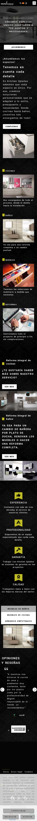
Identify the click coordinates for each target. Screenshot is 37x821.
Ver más (9, 387)
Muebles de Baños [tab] (18, 609)
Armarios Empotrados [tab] (18, 621)
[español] (23, 3)
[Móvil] (26, 3)
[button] (34, 3)
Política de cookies (12, 805)
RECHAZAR (10, 817)
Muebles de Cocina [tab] (18, 615)
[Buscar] (20, 3)
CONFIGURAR (18, 811)
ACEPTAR (27, 817)
